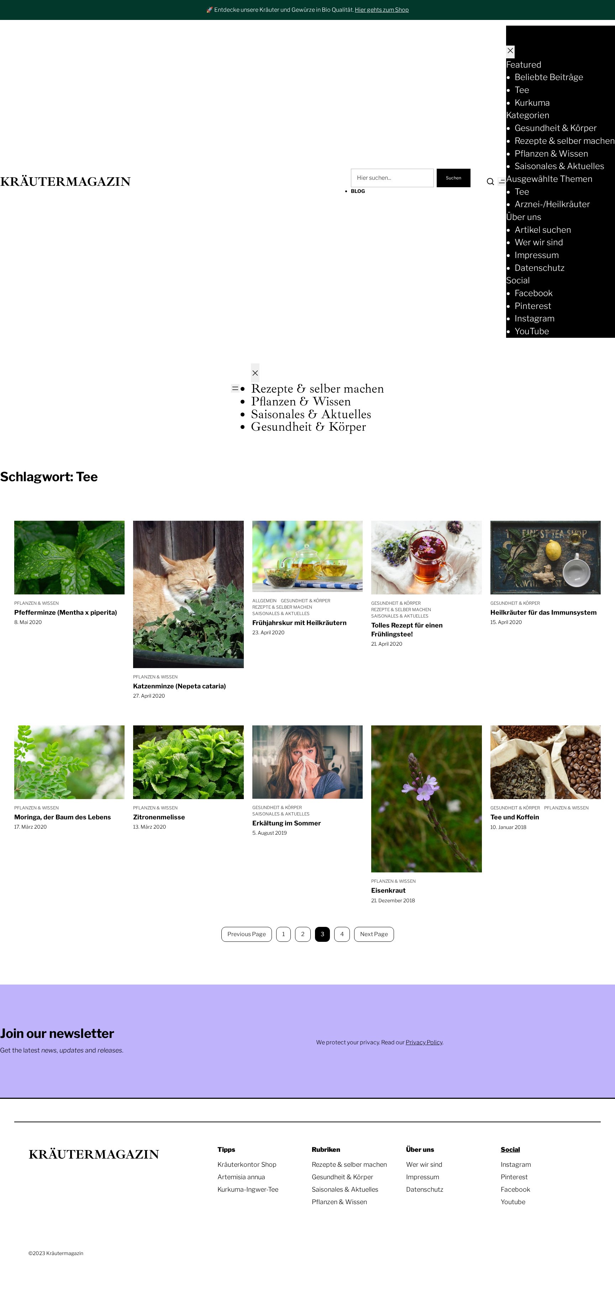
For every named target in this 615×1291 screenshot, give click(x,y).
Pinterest (514, 1177)
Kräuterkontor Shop (247, 1164)
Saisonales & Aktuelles (281, 613)
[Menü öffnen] (502, 181)
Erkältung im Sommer (286, 823)
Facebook (515, 1189)
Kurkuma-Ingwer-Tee (247, 1189)
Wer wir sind (424, 1164)
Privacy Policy (424, 1042)
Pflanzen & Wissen (36, 603)
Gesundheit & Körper (305, 600)
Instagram (516, 1164)
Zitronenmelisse (159, 817)
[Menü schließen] (510, 52)
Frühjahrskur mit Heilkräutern (299, 622)
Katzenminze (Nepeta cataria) (179, 686)
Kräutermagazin (65, 182)
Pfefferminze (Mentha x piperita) (65, 612)
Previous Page (246, 934)
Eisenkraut (388, 890)
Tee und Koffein (514, 817)
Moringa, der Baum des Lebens (62, 817)
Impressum (422, 1177)
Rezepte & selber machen (282, 607)
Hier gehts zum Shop (382, 9)
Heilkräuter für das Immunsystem (543, 612)
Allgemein (264, 600)
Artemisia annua (241, 1177)
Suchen (453, 177)
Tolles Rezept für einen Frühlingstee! (407, 629)
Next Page (374, 934)
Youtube (513, 1202)
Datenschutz (424, 1189)
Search (490, 181)
